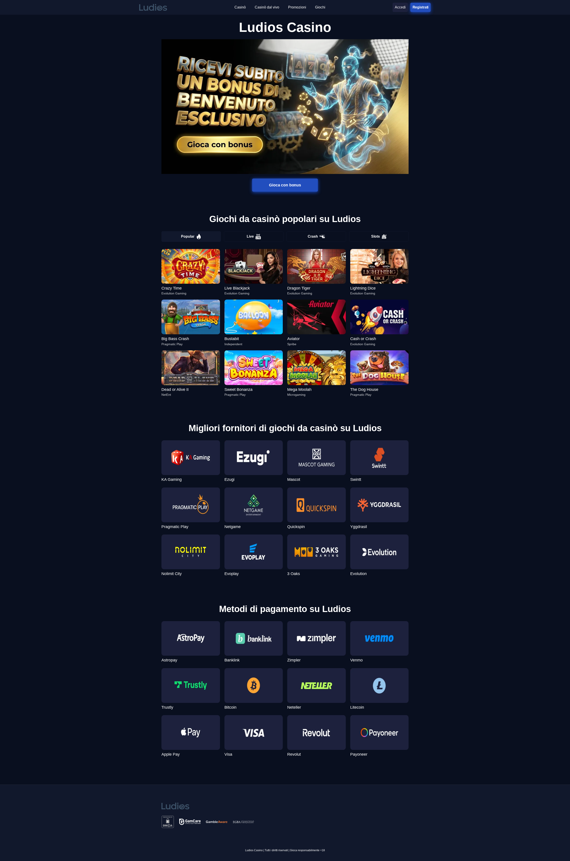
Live (250, 236)
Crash (313, 236)
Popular (187, 236)
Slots (375, 236)
